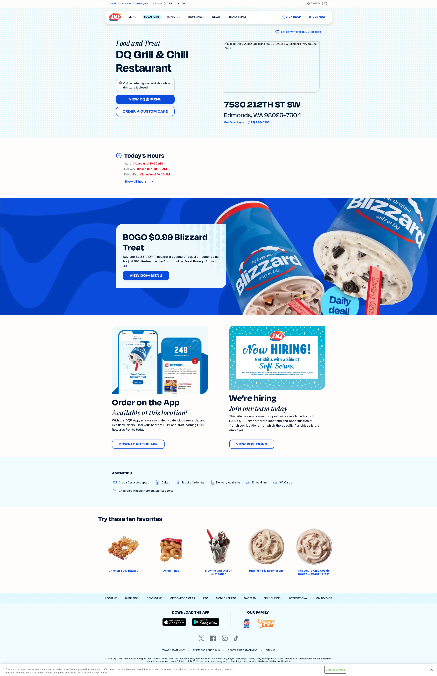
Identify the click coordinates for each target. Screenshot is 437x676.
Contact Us (154, 598)
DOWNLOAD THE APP (138, 444)
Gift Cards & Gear (182, 598)
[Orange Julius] (266, 623)
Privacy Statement (173, 650)
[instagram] (225, 638)
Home (113, 3)
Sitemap (270, 650)
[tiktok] (236, 638)
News (216, 17)
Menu (132, 17)
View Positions (251, 444)
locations (151, 17)
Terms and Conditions (206, 650)
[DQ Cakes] (246, 623)
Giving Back (324, 598)
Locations (126, 3)
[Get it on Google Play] (205, 622)
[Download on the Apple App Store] (174, 622)
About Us (111, 598)
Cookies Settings (335, 669)
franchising (237, 17)
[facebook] (213, 638)
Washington (142, 3)
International (298, 598)
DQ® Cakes (196, 17)
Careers (250, 598)
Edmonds (157, 3)
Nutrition (132, 598)
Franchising (272, 598)
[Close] (431, 669)
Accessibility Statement (243, 650)
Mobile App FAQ (226, 598)
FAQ (205, 598)
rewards (173, 17)
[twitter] (201, 638)
